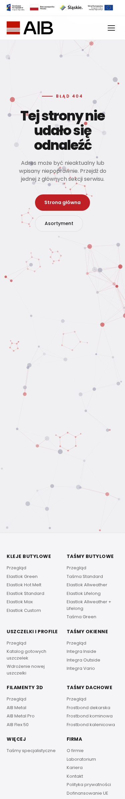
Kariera (75, 767)
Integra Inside (81, 651)
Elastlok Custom (24, 610)
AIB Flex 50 (18, 724)
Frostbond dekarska (88, 707)
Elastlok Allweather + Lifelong (89, 605)
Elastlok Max (20, 602)
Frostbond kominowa (90, 716)
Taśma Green (81, 617)
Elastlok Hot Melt (24, 585)
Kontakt (75, 776)
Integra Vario (81, 668)
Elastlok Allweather (87, 585)
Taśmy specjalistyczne (31, 750)
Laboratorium (81, 759)
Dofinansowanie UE (87, 793)
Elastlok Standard (25, 593)
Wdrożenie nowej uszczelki (26, 669)
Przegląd (16, 568)
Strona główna (62, 202)
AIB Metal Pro (21, 716)
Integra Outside (83, 660)
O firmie (75, 750)
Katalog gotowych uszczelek (26, 654)
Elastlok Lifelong (84, 593)
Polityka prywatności (89, 784)
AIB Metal (16, 707)
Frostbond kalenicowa (91, 724)
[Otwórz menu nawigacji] (111, 28)
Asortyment (59, 223)
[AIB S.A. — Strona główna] (30, 28)
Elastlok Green (22, 576)
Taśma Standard (85, 576)
